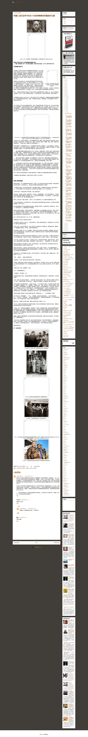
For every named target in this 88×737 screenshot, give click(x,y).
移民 (64, 465)
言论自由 (64, 460)
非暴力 (64, 378)
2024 (65, 81)
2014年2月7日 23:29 (23, 517)
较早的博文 (56, 542)
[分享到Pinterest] (39, 466)
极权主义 (64, 395)
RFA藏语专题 (65, 493)
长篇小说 (64, 478)
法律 (64, 375)
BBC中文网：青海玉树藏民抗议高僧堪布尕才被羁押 (68, 170)
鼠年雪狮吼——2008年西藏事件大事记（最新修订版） (69, 643)
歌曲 (64, 382)
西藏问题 (64, 449)
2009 (65, 228)
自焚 (64, 488)
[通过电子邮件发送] (34, 466)
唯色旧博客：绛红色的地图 (67, 257)
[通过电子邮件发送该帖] (31, 466)
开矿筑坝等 (65, 401)
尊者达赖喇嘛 (65, 490)
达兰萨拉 (64, 367)
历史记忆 (31, 468)
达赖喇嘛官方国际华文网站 (67, 271)
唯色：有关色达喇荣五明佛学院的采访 (68, 188)
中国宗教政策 (65, 486)
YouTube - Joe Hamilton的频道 (68, 330)
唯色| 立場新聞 (65, 261)
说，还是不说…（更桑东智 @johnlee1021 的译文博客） (68, 305)
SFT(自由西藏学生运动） (67, 291)
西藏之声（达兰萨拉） (66, 286)
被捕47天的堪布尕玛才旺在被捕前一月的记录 (68, 147)
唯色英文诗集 (65, 269)
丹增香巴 (18, 499)
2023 (65, 83)
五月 (66, 106)
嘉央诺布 (64, 398)
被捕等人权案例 (25, 468)
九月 (66, 101)
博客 (64, 360)
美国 (64, 418)
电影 (64, 372)
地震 (64, 370)
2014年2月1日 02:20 (29, 476)
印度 (64, 470)
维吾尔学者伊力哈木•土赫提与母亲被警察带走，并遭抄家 (68, 185)
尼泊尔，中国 (65, 424)
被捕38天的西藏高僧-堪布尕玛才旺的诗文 (68, 191)
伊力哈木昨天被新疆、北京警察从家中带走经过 (68, 181)
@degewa (65, 14)
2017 (65, 91)
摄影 (64, 429)
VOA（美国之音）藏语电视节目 (68, 283)
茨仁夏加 (64, 364)
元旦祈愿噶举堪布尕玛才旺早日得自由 (68, 221)
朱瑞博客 (64, 303)
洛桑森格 (64, 414)
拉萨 (64, 406)
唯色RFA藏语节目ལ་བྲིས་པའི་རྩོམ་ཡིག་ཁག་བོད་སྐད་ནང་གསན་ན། (68, 255)
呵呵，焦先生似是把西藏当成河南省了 (71, 565)
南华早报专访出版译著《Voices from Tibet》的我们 (68, 159)
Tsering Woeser (19, 476)
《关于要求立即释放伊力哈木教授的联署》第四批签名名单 (68, 117)
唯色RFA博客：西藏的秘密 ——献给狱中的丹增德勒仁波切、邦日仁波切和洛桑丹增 (71, 631)
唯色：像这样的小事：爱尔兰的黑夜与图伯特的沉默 (71, 524)
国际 (64, 388)
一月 (66, 112)
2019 (65, 88)
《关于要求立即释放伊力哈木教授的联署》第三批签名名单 (68, 134)
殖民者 (64, 480)
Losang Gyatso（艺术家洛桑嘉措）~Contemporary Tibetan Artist (68, 328)
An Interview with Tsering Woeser (71, 515)
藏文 (64, 477)
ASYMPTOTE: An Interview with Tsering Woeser (71, 674)
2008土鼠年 (65, 349)
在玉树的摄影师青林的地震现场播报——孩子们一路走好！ (69, 600)
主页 (36, 542)
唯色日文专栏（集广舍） (67, 267)
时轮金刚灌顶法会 (66, 434)
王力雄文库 (65, 248)
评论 (65, 23)
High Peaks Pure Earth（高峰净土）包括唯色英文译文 (68, 259)
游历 (64, 472)
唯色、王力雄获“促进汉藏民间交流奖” (68, 218)
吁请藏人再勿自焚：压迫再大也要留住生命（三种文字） (71, 578)
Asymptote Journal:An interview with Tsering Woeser (70, 683)
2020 (65, 87)
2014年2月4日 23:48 (32, 508)
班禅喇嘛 (64, 352)
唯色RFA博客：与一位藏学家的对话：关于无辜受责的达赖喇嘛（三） (71, 692)
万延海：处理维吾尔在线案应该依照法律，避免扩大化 (68, 120)
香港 (64, 454)
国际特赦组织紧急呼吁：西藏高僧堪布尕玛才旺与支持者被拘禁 (68, 203)
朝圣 (64, 362)
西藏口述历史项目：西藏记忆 (68, 318)
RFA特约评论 (65, 495)
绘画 (64, 393)
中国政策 (64, 485)
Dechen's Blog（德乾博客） (67, 299)
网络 (64, 441)
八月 (66, 102)
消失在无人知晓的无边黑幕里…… (71, 547)
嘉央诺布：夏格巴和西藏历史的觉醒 (71, 589)
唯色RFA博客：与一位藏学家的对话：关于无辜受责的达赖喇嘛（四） (71, 705)
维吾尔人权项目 (65, 335)
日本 (64, 426)
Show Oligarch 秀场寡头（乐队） (68, 324)
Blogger (42, 734)
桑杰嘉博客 (65, 307)
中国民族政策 (65, 483)
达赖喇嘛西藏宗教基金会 (67, 272)
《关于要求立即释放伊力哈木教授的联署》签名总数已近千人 (68, 151)
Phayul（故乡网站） (66, 288)
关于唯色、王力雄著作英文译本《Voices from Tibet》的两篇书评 (68, 155)
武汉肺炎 (64, 447)
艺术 (64, 467)
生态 (64, 431)
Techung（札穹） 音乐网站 (67, 326)
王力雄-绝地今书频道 (66, 249)
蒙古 (64, 419)
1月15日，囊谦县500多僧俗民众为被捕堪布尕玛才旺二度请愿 (68, 174)
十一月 (66, 98)
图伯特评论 (65, 277)
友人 (64, 473)
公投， (64, 385)
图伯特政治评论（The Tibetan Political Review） (68, 280)
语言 (64, 475)
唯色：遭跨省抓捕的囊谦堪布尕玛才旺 (68, 206)
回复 (17, 495)
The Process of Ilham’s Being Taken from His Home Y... (68, 167)
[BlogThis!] (35, 466)
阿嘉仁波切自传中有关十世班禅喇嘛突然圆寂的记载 (68, 124)
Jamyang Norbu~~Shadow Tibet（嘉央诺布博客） (68, 295)
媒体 (64, 416)
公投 (64, 383)
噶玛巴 (64, 380)
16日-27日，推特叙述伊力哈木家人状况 (68, 127)
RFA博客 (64, 491)
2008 (65, 230)
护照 (64, 390)
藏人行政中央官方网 (66, 281)
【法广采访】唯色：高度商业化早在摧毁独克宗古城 (68, 194)
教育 (64, 400)
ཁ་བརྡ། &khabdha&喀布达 (67, 313)
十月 (66, 99)
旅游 (64, 413)
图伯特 (34, 468)
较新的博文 (16, 542)
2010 (65, 227)
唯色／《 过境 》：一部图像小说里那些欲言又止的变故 (71, 535)
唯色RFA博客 (65, 251)
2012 (65, 224)
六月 (66, 105)
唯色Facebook (65, 266)
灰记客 (64, 308)
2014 (65, 95)
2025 (65, 80)
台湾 (64, 436)
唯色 (64, 442)
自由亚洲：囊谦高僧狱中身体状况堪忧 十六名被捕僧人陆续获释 (68, 138)
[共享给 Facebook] (37, 466)
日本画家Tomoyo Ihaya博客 (67, 310)
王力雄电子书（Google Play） (68, 246)
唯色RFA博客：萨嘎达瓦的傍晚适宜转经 (71, 621)
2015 (65, 94)
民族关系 (64, 421)
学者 (64, 459)
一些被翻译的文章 (66, 462)
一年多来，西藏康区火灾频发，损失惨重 (68, 199)
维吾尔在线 (65, 333)
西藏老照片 (65, 317)
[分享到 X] (36, 466)
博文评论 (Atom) (38, 547)
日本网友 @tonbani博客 (67, 312)
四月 (66, 108)
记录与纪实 (65, 396)
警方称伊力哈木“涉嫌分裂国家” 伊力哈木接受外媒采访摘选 (68, 130)
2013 (65, 223)
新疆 (64, 457)
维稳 (64, 444)
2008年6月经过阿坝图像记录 (71, 559)
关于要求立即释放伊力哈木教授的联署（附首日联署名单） (68, 163)
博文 (65, 21)
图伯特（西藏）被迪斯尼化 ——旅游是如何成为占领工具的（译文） (68, 209)
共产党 (64, 387)
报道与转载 (19, 468)
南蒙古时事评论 (65, 336)
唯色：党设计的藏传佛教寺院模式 (68, 145)
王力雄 (64, 439)
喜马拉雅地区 (65, 452)
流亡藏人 (64, 411)
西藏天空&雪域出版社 (66, 315)
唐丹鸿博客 (65, 301)
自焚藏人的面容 (65, 320)
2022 (65, 84)
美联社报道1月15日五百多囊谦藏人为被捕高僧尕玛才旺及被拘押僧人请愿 (68, 178)
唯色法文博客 (65, 264)
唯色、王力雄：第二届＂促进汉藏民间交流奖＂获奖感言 (68, 215)
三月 (66, 109)
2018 (65, 90)
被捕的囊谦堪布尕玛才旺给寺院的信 (68, 212)
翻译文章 (64, 377)
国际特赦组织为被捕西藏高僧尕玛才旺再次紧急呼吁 (68, 142)
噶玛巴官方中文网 (66, 274)
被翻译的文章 (65, 359)
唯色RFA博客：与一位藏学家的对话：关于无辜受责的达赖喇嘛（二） (71, 718)
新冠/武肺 (64, 455)
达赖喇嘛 (64, 365)
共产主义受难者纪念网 (66, 293)
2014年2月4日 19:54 (25, 499)
